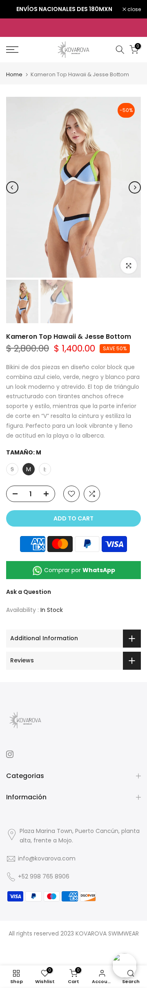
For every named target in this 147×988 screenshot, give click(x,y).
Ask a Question (28, 592)
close (133, 9)
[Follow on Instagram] (9, 754)
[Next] (135, 187)
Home (14, 74)
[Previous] (12, 187)
